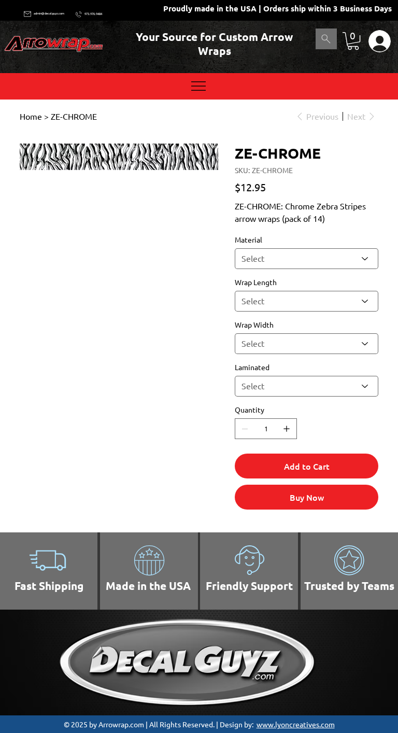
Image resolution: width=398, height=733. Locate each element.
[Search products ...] (326, 39)
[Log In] (376, 41)
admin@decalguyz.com (49, 13)
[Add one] (286, 428)
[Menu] (199, 86)
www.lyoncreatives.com (296, 724)
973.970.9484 (93, 14)
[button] (353, 41)
